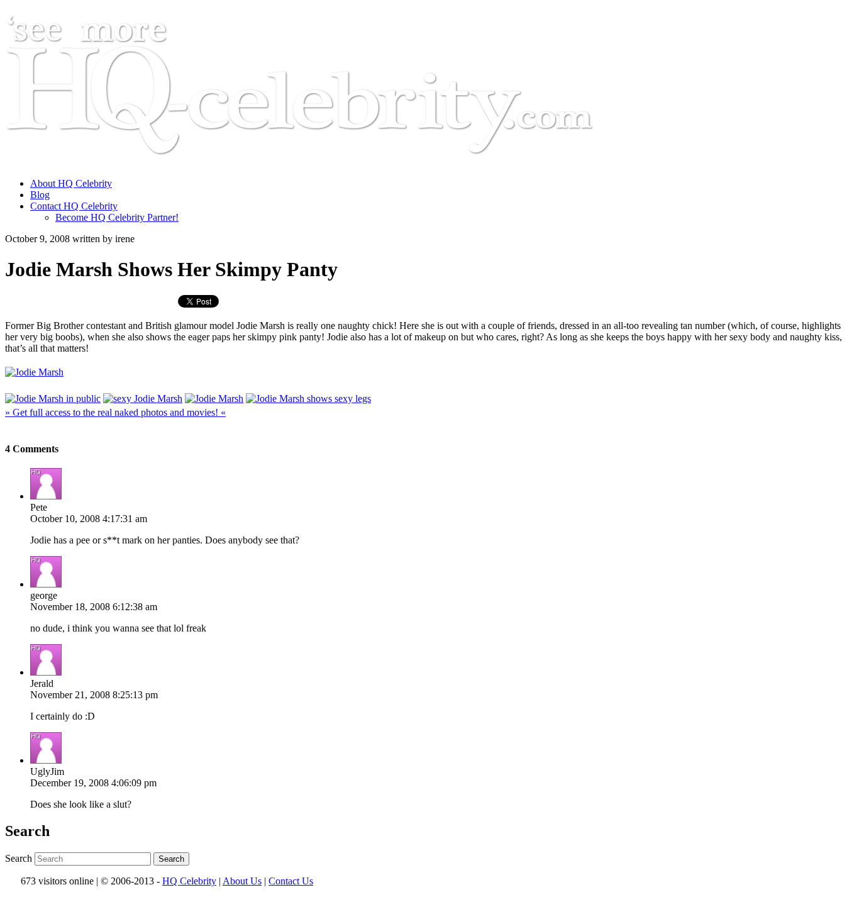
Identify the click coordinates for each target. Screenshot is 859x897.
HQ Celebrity (189, 881)
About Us (242, 881)
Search (18, 858)
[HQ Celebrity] (323, 162)
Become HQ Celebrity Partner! (117, 217)
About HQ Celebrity (71, 183)
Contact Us (291, 881)
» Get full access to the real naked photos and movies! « (115, 412)
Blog (40, 194)
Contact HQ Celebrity (74, 206)
